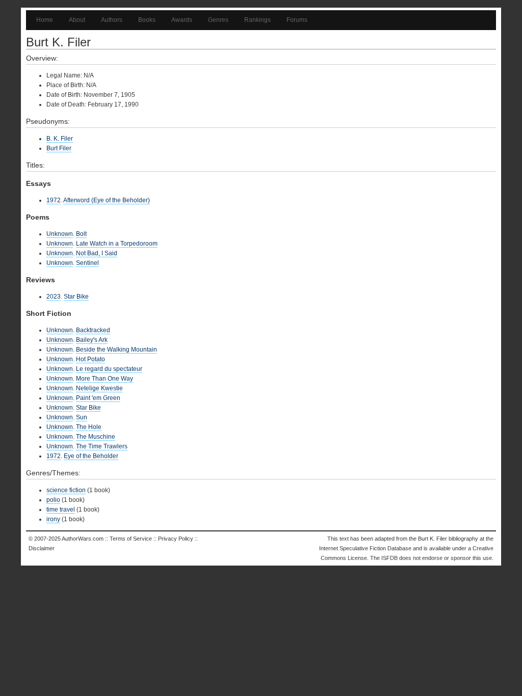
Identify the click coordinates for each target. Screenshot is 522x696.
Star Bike (76, 296)
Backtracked (93, 330)
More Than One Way (104, 378)
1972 (53, 200)
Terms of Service (131, 539)
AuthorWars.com (82, 539)
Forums (296, 19)
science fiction (66, 490)
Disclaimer (42, 548)
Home (44, 19)
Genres (218, 19)
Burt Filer (58, 148)
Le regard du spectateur (109, 368)
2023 (53, 296)
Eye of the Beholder (91, 456)
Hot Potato (90, 359)
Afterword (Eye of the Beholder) (106, 200)
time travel (60, 509)
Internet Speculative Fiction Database (365, 548)
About (77, 19)
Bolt (81, 233)
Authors (111, 19)
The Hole (88, 427)
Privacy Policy (175, 539)
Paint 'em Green (98, 397)
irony (53, 519)
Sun (81, 417)
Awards (181, 19)
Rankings (257, 19)
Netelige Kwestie (99, 388)
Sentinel (87, 262)
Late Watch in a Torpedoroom (117, 243)
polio (53, 499)
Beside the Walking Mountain (116, 349)
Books (146, 19)
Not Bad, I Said (96, 253)
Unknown (59, 233)
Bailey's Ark (92, 339)
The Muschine (95, 436)
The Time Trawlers (101, 446)
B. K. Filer (59, 138)
